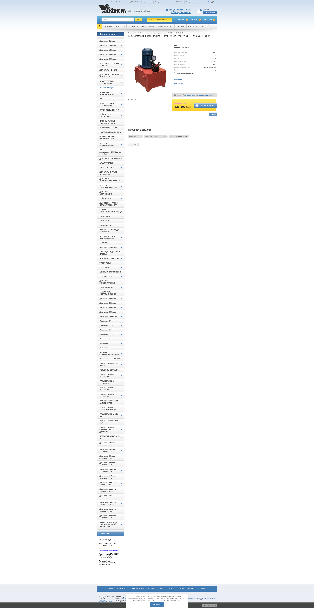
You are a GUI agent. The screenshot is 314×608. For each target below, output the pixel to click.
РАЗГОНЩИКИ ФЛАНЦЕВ (110, 132)
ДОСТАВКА (181, 20)
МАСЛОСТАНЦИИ (121, 2)
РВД (101, 99)
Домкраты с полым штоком (163, 2)
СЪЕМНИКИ (108, 2)
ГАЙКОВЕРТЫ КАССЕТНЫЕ (105, 115)
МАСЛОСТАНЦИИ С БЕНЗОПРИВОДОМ (107, 408)
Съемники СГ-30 (106, 330)
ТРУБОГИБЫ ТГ (106, 287)
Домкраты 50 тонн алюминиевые (107, 464)
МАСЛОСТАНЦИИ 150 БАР (108, 415)
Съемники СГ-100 (106, 321)
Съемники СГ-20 (106, 334)
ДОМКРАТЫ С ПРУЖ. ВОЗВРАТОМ (108, 173)
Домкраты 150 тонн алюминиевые (107, 477)
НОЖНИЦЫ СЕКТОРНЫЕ (110, 258)
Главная (130, 33)
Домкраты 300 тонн (107, 59)
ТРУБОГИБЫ (105, 267)
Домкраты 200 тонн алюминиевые (107, 517)
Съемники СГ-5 (105, 348)
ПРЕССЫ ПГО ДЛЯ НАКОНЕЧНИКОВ (107, 237)
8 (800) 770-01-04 (181, 12)
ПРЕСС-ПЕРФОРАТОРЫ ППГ (109, 437)
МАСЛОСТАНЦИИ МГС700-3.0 (106, 395)
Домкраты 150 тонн (107, 50)
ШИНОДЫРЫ (105, 225)
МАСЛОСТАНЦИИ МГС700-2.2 (106, 389)
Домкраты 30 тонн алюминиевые (107, 457)
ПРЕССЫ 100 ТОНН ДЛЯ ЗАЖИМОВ (109, 231)
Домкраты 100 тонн (107, 45)
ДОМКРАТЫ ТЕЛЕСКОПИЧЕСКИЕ (108, 186)
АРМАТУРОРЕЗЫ (106, 163)
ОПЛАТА (203, 26)
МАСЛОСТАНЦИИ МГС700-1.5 (106, 382)
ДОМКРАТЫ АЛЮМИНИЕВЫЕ (106, 144)
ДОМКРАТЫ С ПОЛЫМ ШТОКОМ (109, 64)
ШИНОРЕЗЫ (104, 221)
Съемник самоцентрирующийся (109, 353)
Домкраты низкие (146, 2)
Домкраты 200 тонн (107, 54)
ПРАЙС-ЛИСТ (208, 20)
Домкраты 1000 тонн (108, 316)
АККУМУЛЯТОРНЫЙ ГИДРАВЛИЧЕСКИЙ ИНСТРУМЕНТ (108, 524)
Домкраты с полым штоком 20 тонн (107, 483)
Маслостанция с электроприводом (198, 95)
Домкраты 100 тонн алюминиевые (107, 470)
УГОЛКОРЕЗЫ (105, 276)
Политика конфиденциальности (105, 600)
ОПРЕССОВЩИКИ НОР (109, 110)
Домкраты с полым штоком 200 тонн (107, 510)
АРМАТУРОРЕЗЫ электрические (106, 82)
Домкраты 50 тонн (107, 41)
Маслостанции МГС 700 (109, 359)
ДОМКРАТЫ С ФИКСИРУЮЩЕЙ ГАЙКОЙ (110, 180)
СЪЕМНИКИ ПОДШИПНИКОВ (106, 93)
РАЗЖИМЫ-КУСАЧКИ (108, 128)
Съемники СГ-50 (106, 325)
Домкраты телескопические (194, 2)
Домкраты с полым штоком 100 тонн (107, 503)
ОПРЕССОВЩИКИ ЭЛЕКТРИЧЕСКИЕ (107, 138)
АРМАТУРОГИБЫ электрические (106, 104)
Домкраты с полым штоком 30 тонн (107, 490)
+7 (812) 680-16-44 (180, 9)
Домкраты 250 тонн (107, 298)
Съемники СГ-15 (106, 339)
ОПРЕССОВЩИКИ (165, 26)
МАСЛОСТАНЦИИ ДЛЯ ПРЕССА (155, 136)
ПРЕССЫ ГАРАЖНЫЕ (108, 247)
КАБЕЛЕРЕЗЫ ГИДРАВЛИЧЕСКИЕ (107, 293)
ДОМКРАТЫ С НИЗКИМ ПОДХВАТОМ (109, 76)
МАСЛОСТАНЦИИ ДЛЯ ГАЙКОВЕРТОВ (108, 402)
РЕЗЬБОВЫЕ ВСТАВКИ (109, 370)
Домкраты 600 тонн (107, 312)
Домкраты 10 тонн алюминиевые (107, 444)
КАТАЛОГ (109, 26)
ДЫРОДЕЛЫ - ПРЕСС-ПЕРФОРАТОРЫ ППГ (108, 204)
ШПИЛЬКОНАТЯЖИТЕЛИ (110, 272)
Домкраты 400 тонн (107, 303)
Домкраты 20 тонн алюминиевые (107, 450)
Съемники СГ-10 (106, 343)
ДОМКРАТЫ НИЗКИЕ (108, 70)
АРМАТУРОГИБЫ (106, 168)
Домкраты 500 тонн (107, 307)
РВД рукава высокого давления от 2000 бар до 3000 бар (110, 152)
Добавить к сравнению (185, 73)
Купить (213, 114)
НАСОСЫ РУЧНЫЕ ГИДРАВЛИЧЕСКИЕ (107, 122)
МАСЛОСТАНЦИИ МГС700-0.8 (106, 375)
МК (175, 45)
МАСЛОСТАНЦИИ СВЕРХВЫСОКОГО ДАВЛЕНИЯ (107, 429)
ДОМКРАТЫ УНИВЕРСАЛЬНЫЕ (107, 282)
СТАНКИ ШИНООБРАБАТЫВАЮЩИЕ (111, 211)
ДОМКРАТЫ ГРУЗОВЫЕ (109, 159)
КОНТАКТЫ (179, 2)
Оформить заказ (210, 12)
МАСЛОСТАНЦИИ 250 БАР (178, 136)
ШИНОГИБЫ (104, 216)
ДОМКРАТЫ (134, 2)
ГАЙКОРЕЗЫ (104, 243)
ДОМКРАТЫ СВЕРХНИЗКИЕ (105, 193)
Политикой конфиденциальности (168, 600)
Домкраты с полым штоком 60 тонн (107, 497)
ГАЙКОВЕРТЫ (105, 198)
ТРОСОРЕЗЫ (105, 263)
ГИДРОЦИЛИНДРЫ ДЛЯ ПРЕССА (109, 253)
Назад (134, 144)
